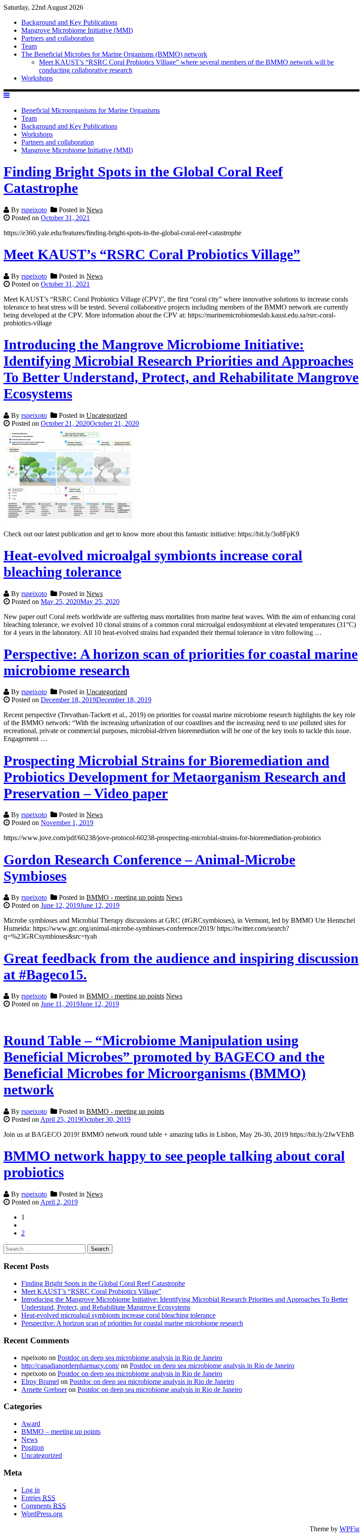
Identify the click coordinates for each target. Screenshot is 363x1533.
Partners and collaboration (57, 38)
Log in (30, 1490)
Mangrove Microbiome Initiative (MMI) (77, 30)
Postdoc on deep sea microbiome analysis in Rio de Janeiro (140, 1357)
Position (32, 1447)
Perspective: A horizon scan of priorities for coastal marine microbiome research (132, 1323)
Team (29, 46)
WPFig (349, 1529)
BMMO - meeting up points (125, 897)
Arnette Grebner (44, 1389)
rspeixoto (34, 210)
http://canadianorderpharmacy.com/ (70, 1365)
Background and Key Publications (69, 22)
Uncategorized (106, 415)
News (94, 210)
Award (30, 1423)
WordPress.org (41, 1514)
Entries (38, 1498)
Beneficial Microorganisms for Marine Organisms (90, 110)
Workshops (37, 78)
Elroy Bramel (40, 1381)
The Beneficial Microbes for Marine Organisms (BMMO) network (114, 54)
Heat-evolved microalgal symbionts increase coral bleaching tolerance (118, 1315)
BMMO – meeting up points (60, 1431)
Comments (43, 1506)
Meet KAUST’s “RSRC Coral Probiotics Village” (152, 254)
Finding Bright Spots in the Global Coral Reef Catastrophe (103, 1283)
